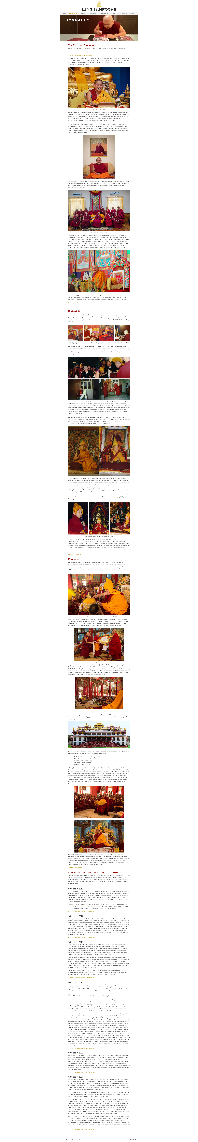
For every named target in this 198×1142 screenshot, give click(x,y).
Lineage (83, 13)
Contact (132, 13)
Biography (72, 13)
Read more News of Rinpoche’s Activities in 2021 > (82, 1129)
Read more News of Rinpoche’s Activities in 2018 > (82, 977)
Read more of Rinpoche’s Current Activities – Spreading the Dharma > (87, 306)
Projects (104, 13)
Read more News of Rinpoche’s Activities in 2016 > (82, 911)
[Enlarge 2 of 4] (128, 359)
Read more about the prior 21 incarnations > (80, 55)
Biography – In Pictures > (75, 303)
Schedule (114, 13)
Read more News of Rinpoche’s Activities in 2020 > (82, 1072)
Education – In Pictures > (75, 867)
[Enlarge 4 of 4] (128, 381)
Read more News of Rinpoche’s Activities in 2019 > (82, 1048)
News (124, 13)
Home (64, 13)
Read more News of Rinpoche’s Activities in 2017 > (82, 937)
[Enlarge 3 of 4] (96, 381)
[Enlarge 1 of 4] (96, 359)
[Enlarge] (128, 69)
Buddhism (93, 13)
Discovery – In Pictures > (75, 554)
